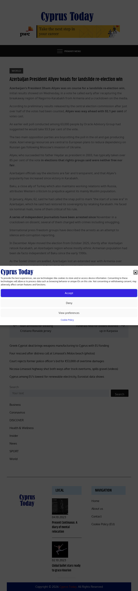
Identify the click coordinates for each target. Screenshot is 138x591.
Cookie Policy (67, 320)
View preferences (69, 313)
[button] (135, 272)
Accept (69, 293)
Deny (69, 303)
